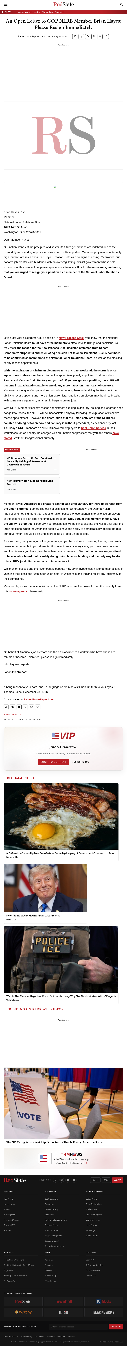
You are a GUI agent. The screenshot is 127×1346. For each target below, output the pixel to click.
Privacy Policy (26, 1336)
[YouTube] (74, 1180)
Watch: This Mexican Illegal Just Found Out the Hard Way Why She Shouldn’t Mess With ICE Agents (61, 996)
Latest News (9, 1204)
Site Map (71, 1336)
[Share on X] (74, 36)
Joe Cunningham (94, 1214)
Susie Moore (91, 1209)
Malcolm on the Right (14, 1260)
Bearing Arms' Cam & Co (15, 1275)
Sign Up (116, 1326)
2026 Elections (51, 1199)
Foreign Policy (51, 1225)
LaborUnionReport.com (39, 699)
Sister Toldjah (92, 1236)
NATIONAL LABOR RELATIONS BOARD (23, 719)
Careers (48, 1270)
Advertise (49, 1265)
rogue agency (18, 591)
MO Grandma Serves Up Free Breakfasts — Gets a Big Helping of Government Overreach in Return (61, 853)
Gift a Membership (94, 1265)
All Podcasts (9, 1281)
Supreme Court (52, 1241)
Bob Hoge (90, 1230)
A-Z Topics (50, 1192)
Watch (7, 1209)
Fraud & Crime (51, 1230)
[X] (55, 1180)
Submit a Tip (51, 1275)
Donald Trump (51, 1209)
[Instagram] (61, 1180)
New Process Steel (71, 337)
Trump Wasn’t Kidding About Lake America (40, 12)
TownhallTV (9, 1225)
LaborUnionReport (28, 36)
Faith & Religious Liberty (56, 1220)
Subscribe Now (80, 762)
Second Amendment (54, 1246)
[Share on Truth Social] (81, 36)
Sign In (95, 1180)
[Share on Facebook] (87, 36)
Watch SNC (91, 1275)
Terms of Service (11, 1336)
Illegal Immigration (53, 1236)
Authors (7, 1230)
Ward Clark (11, 920)
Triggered (8, 1270)
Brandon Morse (93, 1220)
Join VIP (117, 1180)
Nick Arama (91, 1225)
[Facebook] (67, 1180)
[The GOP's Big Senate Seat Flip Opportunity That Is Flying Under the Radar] (63, 1103)
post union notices (93, 428)
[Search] (122, 4)
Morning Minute (11, 1220)
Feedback (39, 1336)
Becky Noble (12, 857)
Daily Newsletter (93, 1270)
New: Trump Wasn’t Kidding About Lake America (33, 915)
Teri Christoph (12, 1000)
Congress (49, 1204)
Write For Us (50, 1281)
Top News (8, 1199)
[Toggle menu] (5, 4)
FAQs (106, 1180)
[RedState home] (15, 1180)
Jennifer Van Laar (94, 1204)
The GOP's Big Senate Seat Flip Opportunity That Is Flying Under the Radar (54, 1142)
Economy (49, 1214)
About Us (49, 1260)
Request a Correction (56, 1336)
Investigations (10, 1214)
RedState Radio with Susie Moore (19, 1265)
